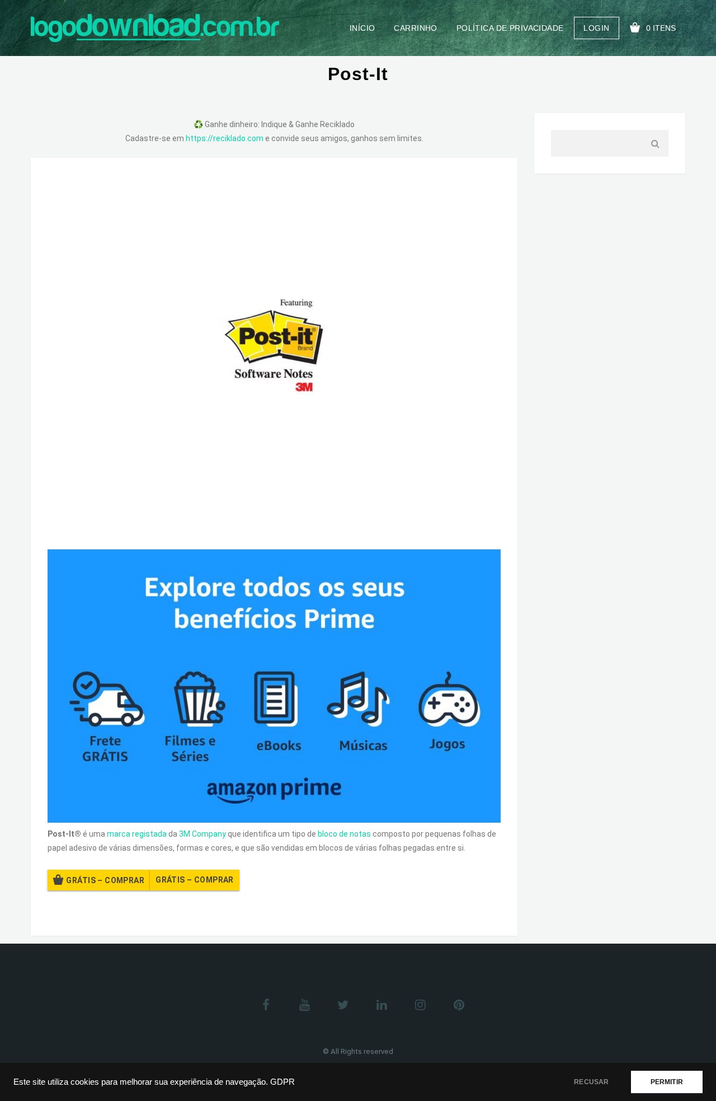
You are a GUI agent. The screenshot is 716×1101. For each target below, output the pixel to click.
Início (362, 28)
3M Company (202, 833)
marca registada (137, 833)
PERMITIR (667, 1082)
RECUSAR (591, 1082)
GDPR (282, 1081)
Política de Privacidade (510, 28)
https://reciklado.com (224, 138)
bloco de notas (344, 833)
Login (596, 28)
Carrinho (415, 28)
